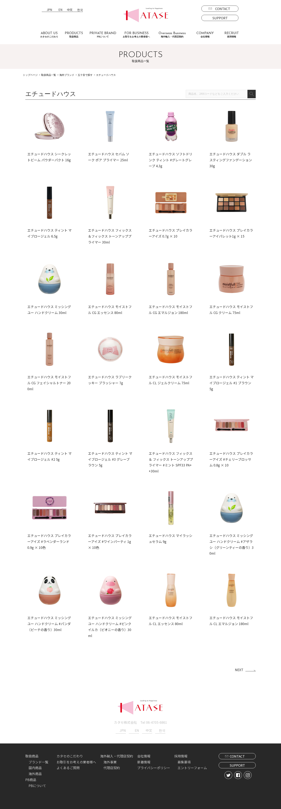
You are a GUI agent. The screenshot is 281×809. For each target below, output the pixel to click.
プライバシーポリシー (153, 767)
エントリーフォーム (192, 767)
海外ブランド (66, 75)
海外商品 (35, 773)
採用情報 (180, 756)
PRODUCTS (74, 35)
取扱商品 (31, 756)
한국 (80, 10)
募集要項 (184, 761)
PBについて (37, 785)
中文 (70, 10)
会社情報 (143, 756)
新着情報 (143, 761)
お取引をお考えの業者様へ (76, 761)
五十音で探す (85, 75)
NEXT (239, 669)
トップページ (30, 75)
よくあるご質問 (68, 767)
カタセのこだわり (70, 756)
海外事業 (110, 761)
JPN (49, 10)
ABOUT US (49, 35)
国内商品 (35, 767)
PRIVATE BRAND (102, 35)
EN (60, 10)
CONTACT (222, 8)
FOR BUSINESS (136, 35)
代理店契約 (111, 767)
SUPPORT (220, 17)
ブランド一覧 (38, 761)
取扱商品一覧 (48, 75)
